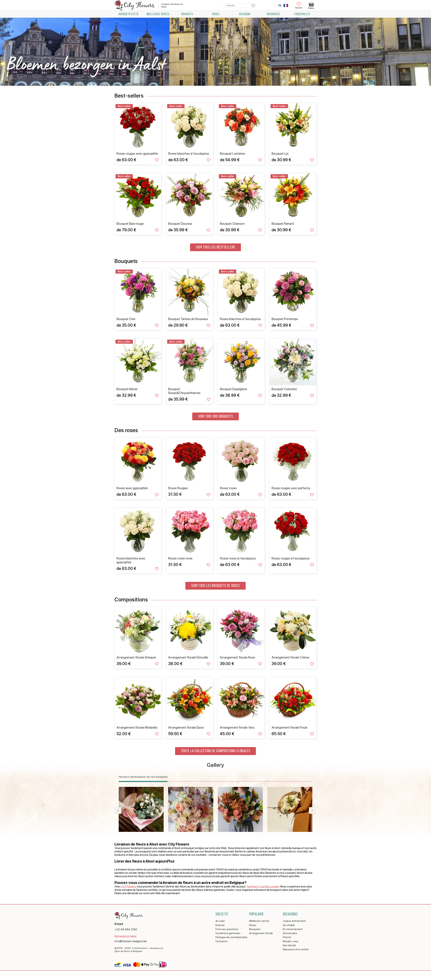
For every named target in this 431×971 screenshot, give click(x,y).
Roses (215, 14)
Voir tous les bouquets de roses (215, 586)
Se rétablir (289, 925)
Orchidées (273, 14)
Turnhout (252, 886)
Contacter (222, 941)
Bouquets (187, 14)
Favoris (298, 8)
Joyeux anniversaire (294, 920)
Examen (220, 925)
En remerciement (293, 929)
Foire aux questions (227, 929)
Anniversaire (290, 933)
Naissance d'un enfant (296, 949)
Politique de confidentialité (231, 937)
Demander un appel (125, 936)
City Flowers (128, 886)
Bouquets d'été (129, 14)
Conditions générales (228, 933)
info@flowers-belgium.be (130, 941)
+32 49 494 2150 (125, 929)
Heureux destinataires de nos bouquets (143, 776)
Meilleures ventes (158, 14)
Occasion (244, 14)
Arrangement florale (261, 933)
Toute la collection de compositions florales (215, 751)
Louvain (274, 886)
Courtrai (264, 886)
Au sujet (220, 920)
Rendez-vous (291, 941)
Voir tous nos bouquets (215, 417)
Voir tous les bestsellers (215, 247)
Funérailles (302, 14)
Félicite (287, 937)
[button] (312, 810)
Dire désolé (289, 945)
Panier (311, 8)
